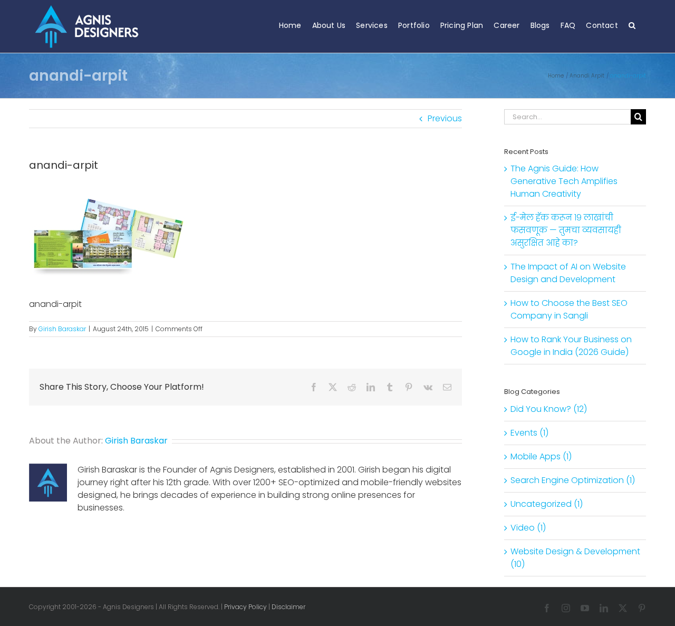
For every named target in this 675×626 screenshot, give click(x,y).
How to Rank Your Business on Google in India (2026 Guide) (571, 345)
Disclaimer (288, 606)
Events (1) (529, 433)
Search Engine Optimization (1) (572, 480)
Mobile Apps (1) (541, 456)
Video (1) (528, 528)
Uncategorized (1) (546, 504)
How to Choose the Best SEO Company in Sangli (569, 309)
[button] (632, 25)
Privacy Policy (245, 606)
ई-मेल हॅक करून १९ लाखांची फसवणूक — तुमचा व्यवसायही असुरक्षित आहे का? (565, 230)
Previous (445, 118)
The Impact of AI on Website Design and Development (568, 273)
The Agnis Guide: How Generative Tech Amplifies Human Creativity (564, 181)
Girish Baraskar (62, 328)
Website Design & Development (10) (575, 557)
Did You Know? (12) (548, 409)
